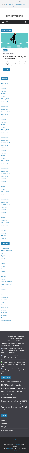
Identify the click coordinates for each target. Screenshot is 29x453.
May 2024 (3, 153)
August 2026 (4, 83)
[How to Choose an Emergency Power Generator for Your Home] (4, 371)
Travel (2, 318)
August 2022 (4, 207)
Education (3, 258)
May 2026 (3, 91)
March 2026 (4, 96)
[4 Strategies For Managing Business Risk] (14, 40)
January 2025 (4, 132)
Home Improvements (6, 284)
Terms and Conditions (7, 430)
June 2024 (3, 150)
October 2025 (4, 109)
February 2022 (5, 222)
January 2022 (4, 225)
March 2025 (4, 127)
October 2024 (4, 140)
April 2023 (3, 186)
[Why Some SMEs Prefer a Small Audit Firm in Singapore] (4, 358)
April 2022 (3, 217)
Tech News (4, 312)
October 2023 (4, 171)
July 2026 (3, 86)
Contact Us (4, 420)
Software (3, 310)
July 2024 (3, 148)
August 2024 (4, 145)
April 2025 (3, 124)
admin (12, 53)
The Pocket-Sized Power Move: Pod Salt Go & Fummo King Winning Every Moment (16, 338)
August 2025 (4, 114)
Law (2, 287)
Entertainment (5, 261)
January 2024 (4, 163)
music (2, 292)
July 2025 (3, 117)
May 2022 (3, 215)
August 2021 (4, 228)
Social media (4, 307)
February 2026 (5, 99)
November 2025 (5, 106)
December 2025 (5, 104)
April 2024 (3, 155)
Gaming (3, 271)
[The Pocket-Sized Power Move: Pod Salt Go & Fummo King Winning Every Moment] (4, 338)
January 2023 (4, 194)
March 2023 (4, 189)
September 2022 (5, 204)
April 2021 (3, 238)
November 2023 (5, 168)
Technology (4, 315)
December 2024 (5, 135)
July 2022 (3, 210)
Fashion (3, 263)
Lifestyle (3, 289)
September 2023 (5, 173)
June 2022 (3, 212)
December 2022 (5, 197)
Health (3, 279)
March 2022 (4, 220)
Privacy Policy (5, 427)
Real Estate (4, 299)
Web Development (6, 320)
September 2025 (5, 111)
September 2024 (5, 142)
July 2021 (3, 230)
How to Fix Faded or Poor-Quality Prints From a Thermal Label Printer (16, 350)
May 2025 (3, 122)
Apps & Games (5, 248)
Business (5, 50)
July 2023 (3, 179)
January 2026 (4, 101)
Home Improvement (6, 281)
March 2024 (4, 158)
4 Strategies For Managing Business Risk (14, 57)
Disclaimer (4, 423)
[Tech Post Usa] (3, 22)
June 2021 (3, 233)
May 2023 (3, 184)
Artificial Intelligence (6, 250)
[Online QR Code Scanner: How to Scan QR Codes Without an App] (4, 364)
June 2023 (3, 181)
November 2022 (5, 199)
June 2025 (3, 119)
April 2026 (3, 93)
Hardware (3, 276)
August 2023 (4, 176)
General (3, 274)
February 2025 (5, 130)
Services (3, 305)
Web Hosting (4, 323)
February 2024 (5, 161)
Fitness (3, 268)
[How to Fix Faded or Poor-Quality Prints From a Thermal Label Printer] (4, 351)
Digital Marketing (5, 256)
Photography (4, 297)
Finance (3, 266)
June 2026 (3, 88)
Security (3, 302)
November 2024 (5, 137)
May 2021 (3, 235)
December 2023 (5, 166)
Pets (2, 294)
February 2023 (5, 192)
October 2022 (4, 202)
